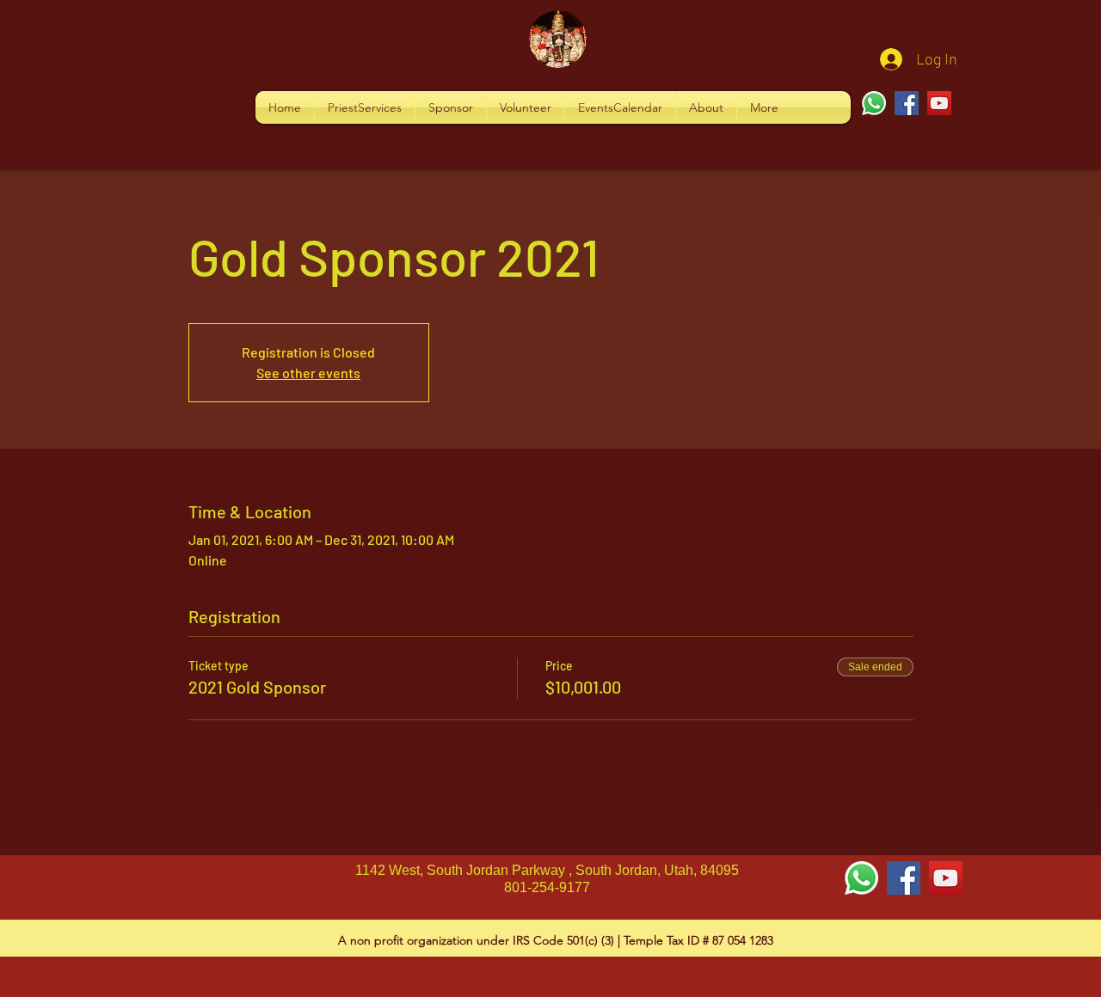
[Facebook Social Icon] (903, 878)
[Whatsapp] (874, 103)
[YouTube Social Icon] (946, 878)
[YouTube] (939, 103)
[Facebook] (907, 103)
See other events (308, 372)
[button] (365, 107)
